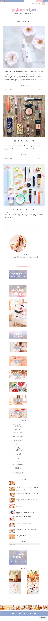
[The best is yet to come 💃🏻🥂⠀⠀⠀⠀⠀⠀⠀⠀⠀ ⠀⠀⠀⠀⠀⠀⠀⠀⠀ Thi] (2, 607)
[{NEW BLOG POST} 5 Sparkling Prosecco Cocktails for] (8, 607)
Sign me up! (40, 1)
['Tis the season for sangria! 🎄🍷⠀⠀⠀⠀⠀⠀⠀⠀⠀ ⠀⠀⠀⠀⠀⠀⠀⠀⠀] (40, 607)
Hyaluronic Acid (31, 76)
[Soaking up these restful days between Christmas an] (13, 607)
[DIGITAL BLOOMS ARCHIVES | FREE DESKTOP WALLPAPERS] (33, 588)
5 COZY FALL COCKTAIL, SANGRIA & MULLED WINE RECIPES (26, 481)
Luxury (16, 138)
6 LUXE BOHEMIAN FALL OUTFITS (21, 535)
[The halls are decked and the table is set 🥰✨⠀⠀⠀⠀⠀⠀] (24, 607)
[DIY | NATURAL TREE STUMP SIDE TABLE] (15, 576)
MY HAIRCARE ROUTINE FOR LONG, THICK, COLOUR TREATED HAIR (27, 493)
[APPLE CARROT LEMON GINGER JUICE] (33, 576)
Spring (40, 138)
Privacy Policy (24, 619)
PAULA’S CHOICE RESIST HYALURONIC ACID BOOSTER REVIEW (24, 72)
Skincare (28, 69)
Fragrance (14, 207)
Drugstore (11, 138)
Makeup (19, 138)
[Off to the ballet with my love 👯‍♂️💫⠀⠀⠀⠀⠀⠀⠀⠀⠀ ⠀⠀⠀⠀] (34, 607)
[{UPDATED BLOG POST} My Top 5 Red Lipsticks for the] (45, 607)
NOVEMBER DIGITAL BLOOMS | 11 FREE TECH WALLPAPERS (26, 529)
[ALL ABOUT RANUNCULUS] (15, 588)
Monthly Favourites (26, 138)
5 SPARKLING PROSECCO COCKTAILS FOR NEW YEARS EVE (26, 505)
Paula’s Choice (25, 74)
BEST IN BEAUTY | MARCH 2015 (24, 141)
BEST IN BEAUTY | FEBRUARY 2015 (24, 210)
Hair (18, 207)
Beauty (20, 69)
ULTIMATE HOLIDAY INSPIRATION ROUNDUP (23, 523)
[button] (24, 1)
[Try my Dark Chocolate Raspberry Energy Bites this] (29, 607)
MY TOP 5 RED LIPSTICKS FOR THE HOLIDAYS (23, 516)
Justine (10, 89)
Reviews (23, 69)
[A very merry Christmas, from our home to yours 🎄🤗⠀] (18, 607)
